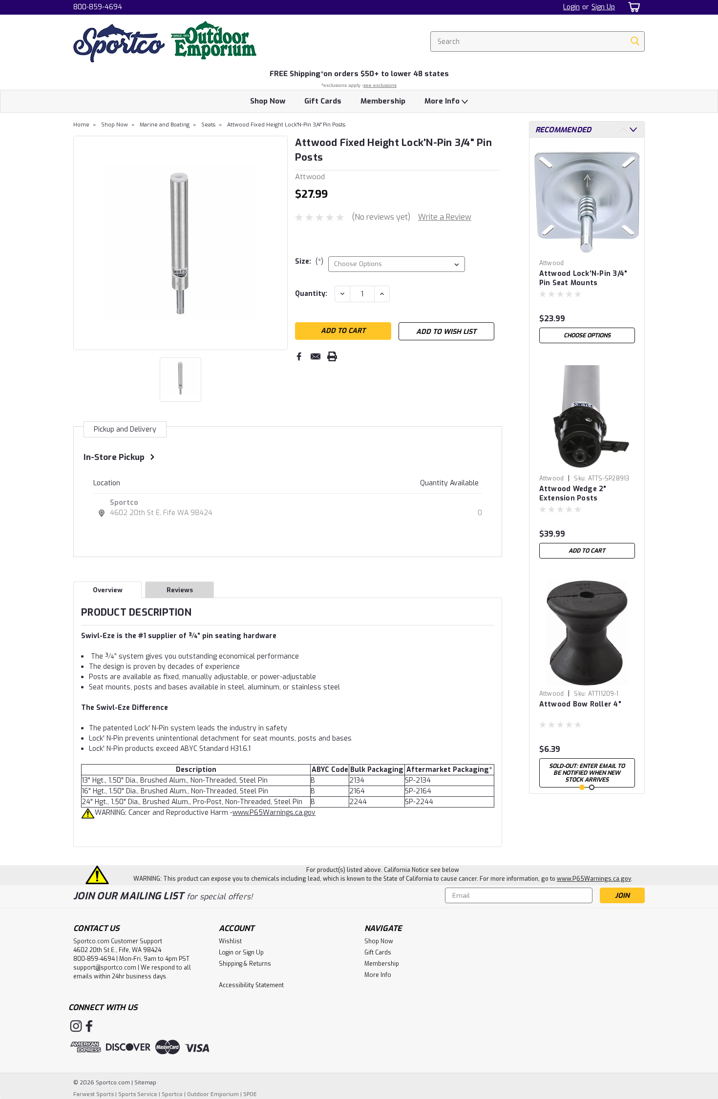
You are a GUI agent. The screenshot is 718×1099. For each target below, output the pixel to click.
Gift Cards (322, 101)
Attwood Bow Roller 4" (580, 704)
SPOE (250, 1094)
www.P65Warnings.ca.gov (274, 812)
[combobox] (537, 41)
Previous (81, 242)
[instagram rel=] (76, 1026)
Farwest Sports (93, 1094)
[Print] (332, 356)
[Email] (315, 356)
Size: (309, 261)
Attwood (551, 263)
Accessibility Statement (251, 985)
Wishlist (230, 941)
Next (279, 242)
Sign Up (603, 7)
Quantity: (311, 293)
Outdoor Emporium (213, 1094)
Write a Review (444, 217)
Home (81, 124)
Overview (108, 590)
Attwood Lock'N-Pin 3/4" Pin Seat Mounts (583, 278)
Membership (382, 101)
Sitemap (145, 1082)
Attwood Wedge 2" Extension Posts (573, 493)
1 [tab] (582, 787)
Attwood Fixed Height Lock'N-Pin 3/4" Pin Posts (286, 124)
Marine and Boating (165, 124)
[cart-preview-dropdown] (632, 7)
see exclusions (380, 85)
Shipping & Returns (245, 964)
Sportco (124, 502)
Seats (208, 124)
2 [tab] (591, 787)
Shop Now (267, 101)
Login (571, 7)
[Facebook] (299, 356)
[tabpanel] (587, 247)
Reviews (180, 590)
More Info (443, 101)
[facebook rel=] (89, 1026)
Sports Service (137, 1094)
